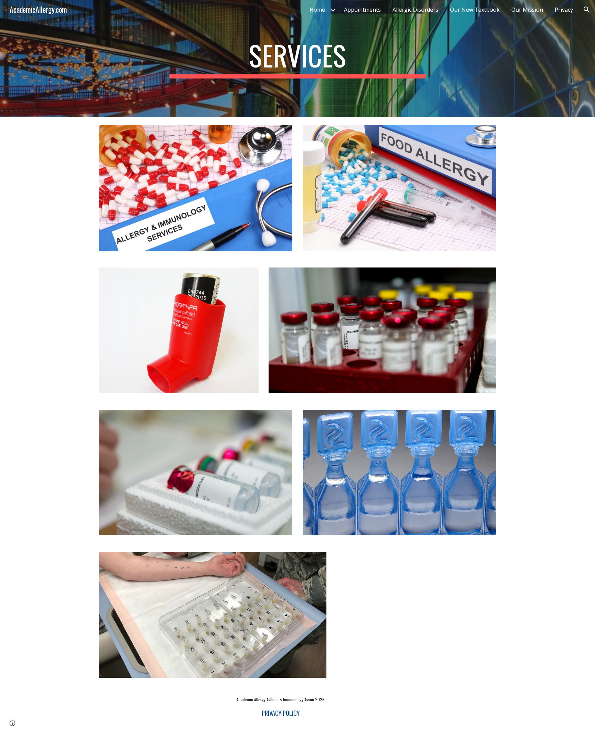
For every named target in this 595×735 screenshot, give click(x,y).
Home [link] (317, 9)
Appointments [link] (362, 9)
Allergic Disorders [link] (415, 9)
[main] (297, 58)
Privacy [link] (564, 9)
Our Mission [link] (527, 9)
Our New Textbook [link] (475, 9)
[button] (586, 9)
